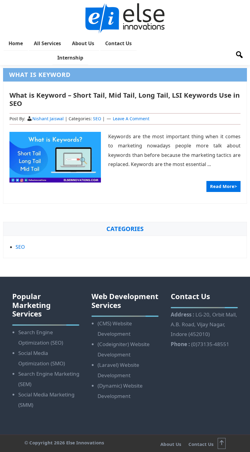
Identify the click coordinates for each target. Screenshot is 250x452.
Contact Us (200, 444)
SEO (97, 118)
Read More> (223, 186)
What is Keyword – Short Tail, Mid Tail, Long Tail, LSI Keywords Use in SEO (124, 98)
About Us (171, 444)
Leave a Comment (131, 118)
